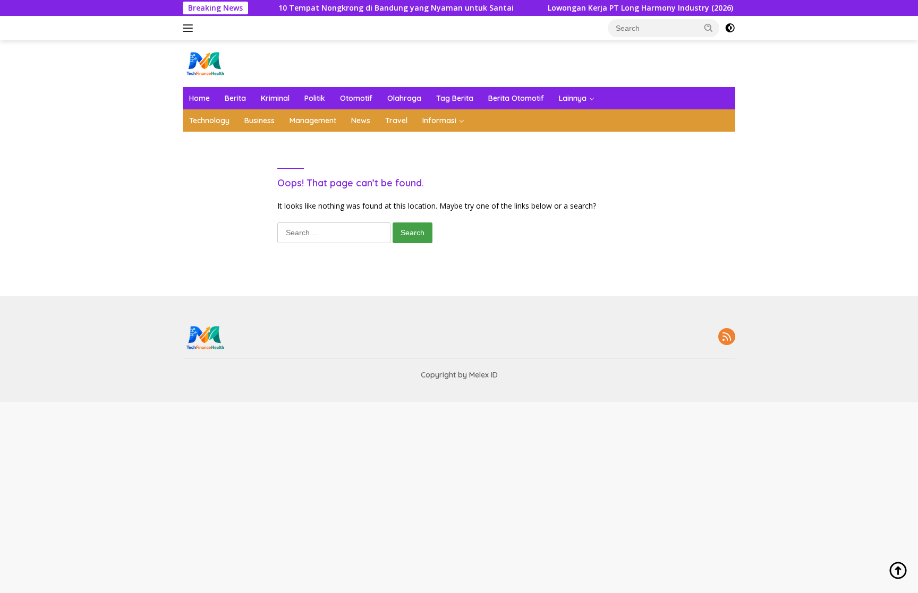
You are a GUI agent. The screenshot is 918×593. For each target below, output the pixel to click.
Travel (396, 120)
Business (259, 120)
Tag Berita (454, 98)
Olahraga (404, 98)
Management (313, 120)
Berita (235, 98)
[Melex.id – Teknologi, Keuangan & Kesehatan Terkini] (225, 63)
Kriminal (275, 98)
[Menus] (190, 28)
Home (199, 98)
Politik (314, 98)
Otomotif (356, 98)
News (360, 120)
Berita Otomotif (516, 98)
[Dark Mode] (730, 28)
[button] (708, 27)
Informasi (439, 120)
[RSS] (726, 337)
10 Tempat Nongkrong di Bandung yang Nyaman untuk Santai (384, 8)
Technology (209, 120)
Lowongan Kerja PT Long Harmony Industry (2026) (628, 8)
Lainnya (572, 98)
